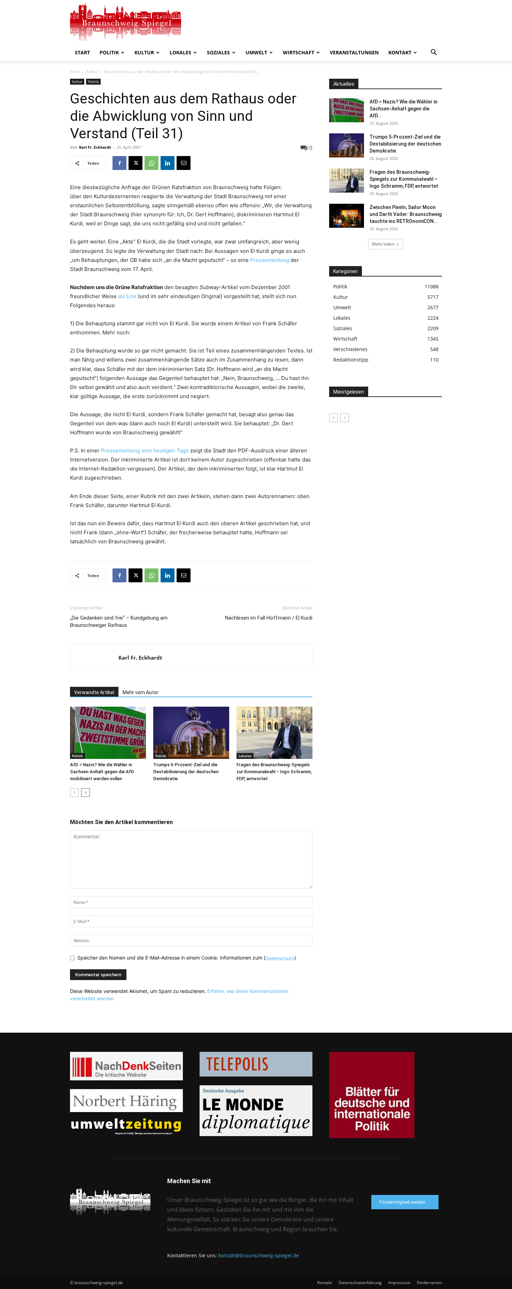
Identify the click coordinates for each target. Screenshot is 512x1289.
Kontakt (399, 52)
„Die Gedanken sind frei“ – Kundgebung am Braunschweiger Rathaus (119, 621)
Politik (109, 52)
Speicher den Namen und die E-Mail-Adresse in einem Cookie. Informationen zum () (186, 958)
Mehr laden (383, 244)
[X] (135, 163)
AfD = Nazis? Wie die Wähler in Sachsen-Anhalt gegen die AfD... (403, 108)
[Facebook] (119, 163)
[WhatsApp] (151, 163)
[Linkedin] (167, 163)
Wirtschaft (298, 52)
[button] (433, 53)
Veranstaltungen (354, 52)
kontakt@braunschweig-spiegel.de (258, 1255)
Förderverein (429, 1283)
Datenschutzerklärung (360, 1283)
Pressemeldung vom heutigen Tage (145, 450)
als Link (127, 296)
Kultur (144, 52)
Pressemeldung (269, 260)
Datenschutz (279, 958)
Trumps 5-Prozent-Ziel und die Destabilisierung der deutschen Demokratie (185, 771)
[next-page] (85, 792)
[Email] (184, 163)
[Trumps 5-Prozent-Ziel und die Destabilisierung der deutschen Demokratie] (191, 733)
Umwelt (256, 52)
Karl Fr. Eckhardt (95, 147)
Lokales (180, 52)
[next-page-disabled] (344, 417)
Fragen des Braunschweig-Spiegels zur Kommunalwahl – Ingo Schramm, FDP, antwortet (274, 771)
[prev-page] (74, 792)
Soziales (218, 52)
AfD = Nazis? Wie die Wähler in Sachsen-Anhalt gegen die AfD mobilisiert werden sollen (102, 771)
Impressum (399, 1283)
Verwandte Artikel (94, 692)
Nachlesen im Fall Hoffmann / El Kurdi (268, 618)
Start (82, 52)
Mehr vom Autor (140, 692)
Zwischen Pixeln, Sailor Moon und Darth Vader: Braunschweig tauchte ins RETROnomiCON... (406, 214)
